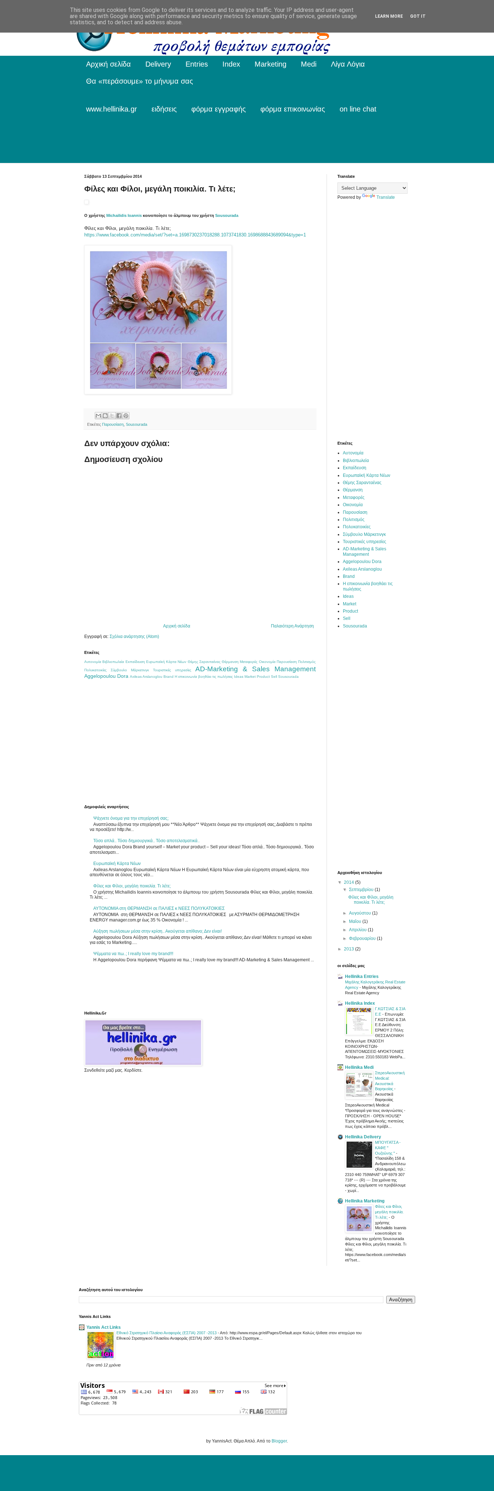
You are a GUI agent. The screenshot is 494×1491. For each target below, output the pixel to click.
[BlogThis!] (105, 415)
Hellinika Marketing (364, 1201)
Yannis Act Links (103, 1327)
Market (250, 677)
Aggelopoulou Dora (106, 676)
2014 (349, 882)
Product (263, 677)
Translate (385, 197)
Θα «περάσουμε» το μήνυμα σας (139, 81)
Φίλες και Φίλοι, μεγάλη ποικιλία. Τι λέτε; (132, 886)
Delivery (158, 64)
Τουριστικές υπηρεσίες (172, 670)
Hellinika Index (360, 1003)
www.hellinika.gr (111, 109)
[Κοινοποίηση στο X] (112, 415)
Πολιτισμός (307, 662)
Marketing (270, 64)
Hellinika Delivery (363, 1136)
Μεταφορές (248, 662)
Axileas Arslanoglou (146, 677)
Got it (418, 16)
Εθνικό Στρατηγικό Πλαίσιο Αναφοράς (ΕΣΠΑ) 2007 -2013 (167, 1333)
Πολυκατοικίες (95, 670)
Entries (197, 64)
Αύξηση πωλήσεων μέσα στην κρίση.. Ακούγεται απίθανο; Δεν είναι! (157, 931)
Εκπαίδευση (135, 662)
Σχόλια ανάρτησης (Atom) (134, 636)
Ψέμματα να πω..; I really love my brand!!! (133, 953)
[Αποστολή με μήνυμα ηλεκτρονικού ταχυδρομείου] (98, 415)
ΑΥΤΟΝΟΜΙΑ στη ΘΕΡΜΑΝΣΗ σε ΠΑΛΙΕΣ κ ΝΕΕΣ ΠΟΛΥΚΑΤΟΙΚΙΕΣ (159, 908)
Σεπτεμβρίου (362, 889)
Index (231, 64)
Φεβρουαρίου (363, 938)
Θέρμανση (230, 662)
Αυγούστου (360, 913)
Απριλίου (358, 929)
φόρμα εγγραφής (218, 109)
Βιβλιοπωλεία (113, 662)
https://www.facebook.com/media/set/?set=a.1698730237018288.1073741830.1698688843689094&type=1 (195, 235)
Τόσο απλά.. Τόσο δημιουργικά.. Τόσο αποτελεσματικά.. (146, 840)
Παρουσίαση (113, 424)
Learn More (389, 16)
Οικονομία (267, 662)
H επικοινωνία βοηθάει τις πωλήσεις (204, 677)
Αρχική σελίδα (108, 64)
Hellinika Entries (362, 976)
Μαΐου (355, 921)
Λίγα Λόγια (348, 64)
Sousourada (226, 215)
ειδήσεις (164, 109)
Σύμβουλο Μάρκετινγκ (130, 670)
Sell (274, 677)
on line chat (358, 109)
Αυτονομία (92, 662)
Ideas (238, 677)
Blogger (279, 1441)
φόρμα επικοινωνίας (292, 109)
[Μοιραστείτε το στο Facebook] (119, 415)
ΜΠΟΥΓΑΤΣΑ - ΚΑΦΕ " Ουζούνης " (388, 1147)
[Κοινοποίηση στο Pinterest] (125, 415)
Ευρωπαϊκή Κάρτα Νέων (166, 662)
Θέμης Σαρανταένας (204, 662)
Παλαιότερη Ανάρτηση (292, 626)
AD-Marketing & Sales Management (255, 669)
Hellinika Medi (359, 1067)
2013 (349, 949)
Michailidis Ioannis (124, 215)
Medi (308, 64)
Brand (168, 677)
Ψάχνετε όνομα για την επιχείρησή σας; (131, 818)
